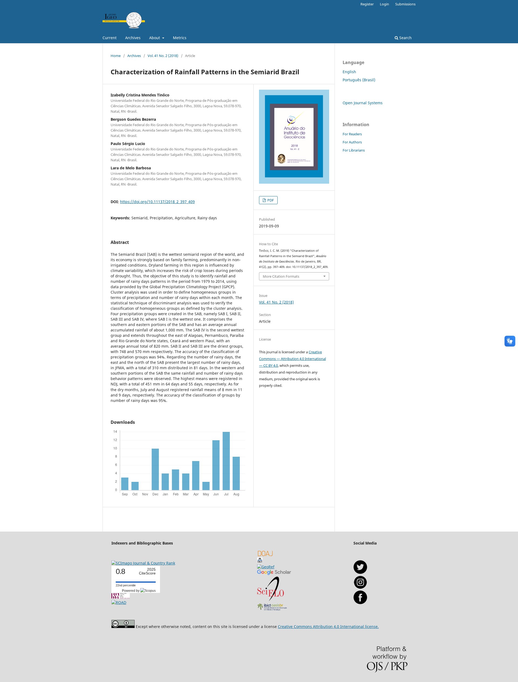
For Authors (352, 142)
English (349, 71)
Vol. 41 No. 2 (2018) (163, 55)
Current (110, 37)
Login (384, 4)
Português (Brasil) (359, 79)
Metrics (179, 37)
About (155, 37)
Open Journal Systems (363, 102)
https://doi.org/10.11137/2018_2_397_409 (157, 201)
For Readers (352, 134)
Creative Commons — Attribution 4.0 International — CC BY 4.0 (292, 359)
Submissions (405, 4)
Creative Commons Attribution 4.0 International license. (328, 626)
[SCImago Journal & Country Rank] (143, 563)
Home (116, 55)
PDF (270, 200)
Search (405, 37)
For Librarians (354, 150)
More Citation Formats (281, 276)
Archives (133, 37)
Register (367, 4)
